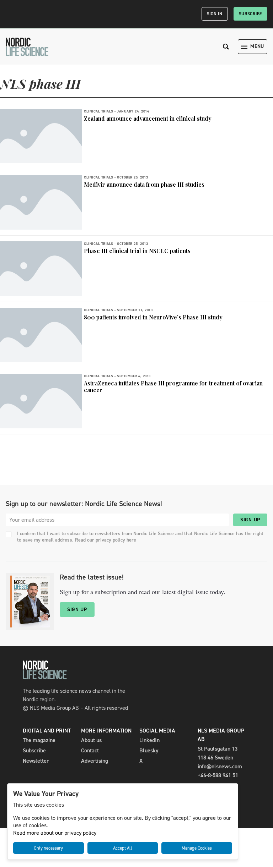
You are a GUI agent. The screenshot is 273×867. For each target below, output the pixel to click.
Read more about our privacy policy (54, 832)
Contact (90, 750)
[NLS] (27, 47)
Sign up (250, 519)
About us (91, 740)
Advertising (94, 760)
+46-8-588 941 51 (218, 775)
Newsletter (36, 760)
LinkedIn (149, 740)
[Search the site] (226, 47)
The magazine (39, 740)
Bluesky (149, 750)
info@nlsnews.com (220, 766)
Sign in (215, 14)
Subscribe (250, 14)
